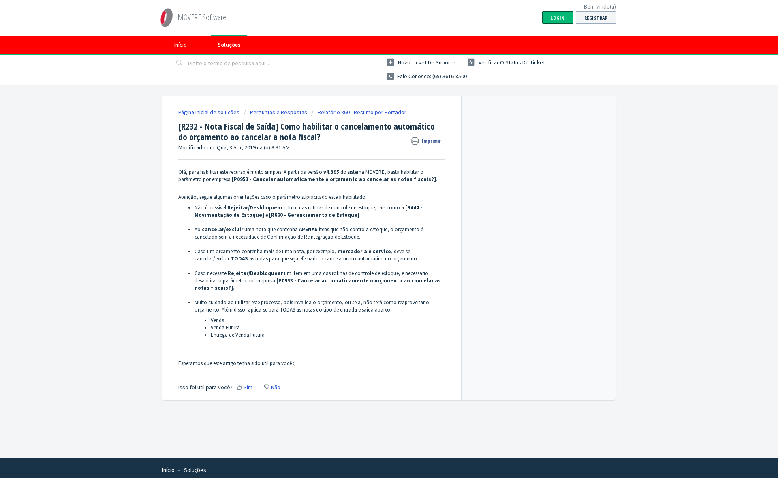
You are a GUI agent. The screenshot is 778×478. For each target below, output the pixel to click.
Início (180, 44)
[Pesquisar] (179, 63)
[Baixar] (374, 133)
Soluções (229, 44)
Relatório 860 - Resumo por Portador (362, 112)
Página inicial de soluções (209, 112)
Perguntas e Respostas (278, 112)
